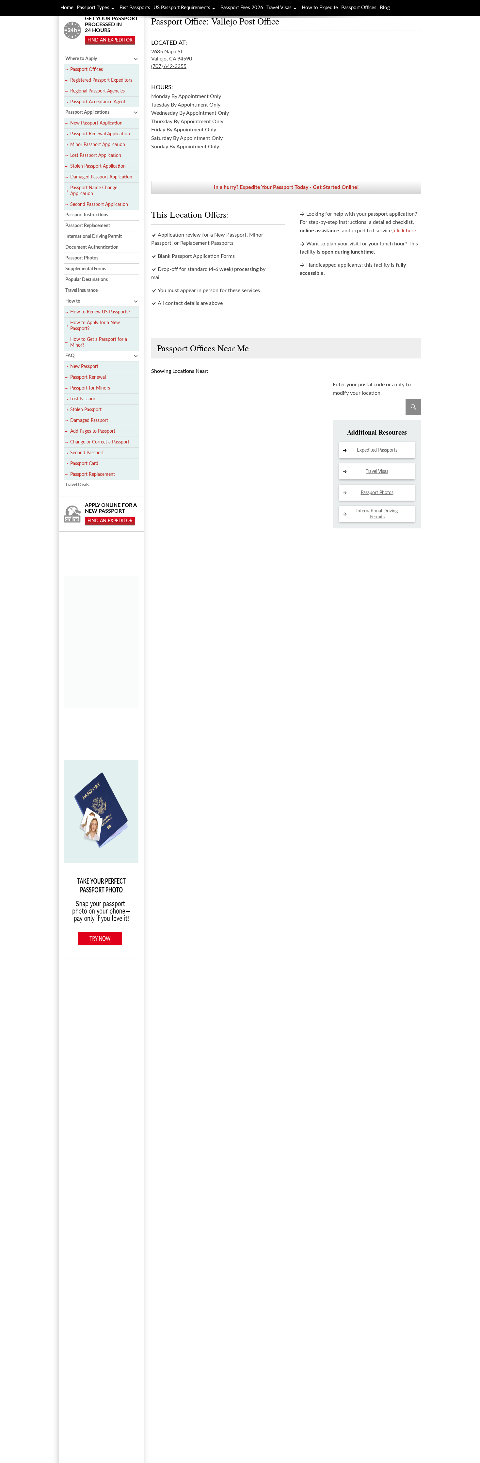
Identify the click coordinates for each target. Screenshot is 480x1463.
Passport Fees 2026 (241, 7)
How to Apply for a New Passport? (95, 326)
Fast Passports (135, 7)
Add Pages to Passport (92, 431)
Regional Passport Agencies (97, 91)
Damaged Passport (89, 420)
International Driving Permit (93, 236)
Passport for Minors (90, 388)
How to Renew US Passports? (100, 312)
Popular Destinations (86, 279)
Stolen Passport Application (98, 166)
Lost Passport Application (95, 155)
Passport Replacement (87, 226)
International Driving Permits (377, 514)
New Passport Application (96, 123)
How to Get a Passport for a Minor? (98, 342)
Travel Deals (77, 485)
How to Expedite (320, 7)
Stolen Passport (86, 409)
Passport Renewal (88, 377)
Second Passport (87, 453)
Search (413, 407)
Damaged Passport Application (101, 177)
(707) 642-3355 (168, 66)
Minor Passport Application (97, 144)
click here (405, 230)
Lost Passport (83, 399)
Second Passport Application (99, 204)
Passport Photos (377, 492)
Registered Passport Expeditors (101, 80)
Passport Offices (86, 69)
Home (66, 7)
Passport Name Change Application (93, 191)
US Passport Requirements (181, 7)
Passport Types (93, 7)
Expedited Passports (377, 450)
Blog (385, 7)
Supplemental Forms (85, 269)
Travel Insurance (81, 290)
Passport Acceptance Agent (97, 102)
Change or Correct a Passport (99, 442)
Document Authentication (92, 247)
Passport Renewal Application (100, 134)
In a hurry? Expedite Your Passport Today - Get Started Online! (286, 187)
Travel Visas (377, 471)
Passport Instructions (86, 215)
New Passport (84, 366)
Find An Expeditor (110, 40)
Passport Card (84, 463)
